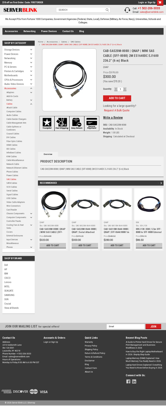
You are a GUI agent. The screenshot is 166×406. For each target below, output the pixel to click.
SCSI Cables (11, 187)
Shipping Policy (91, 349)
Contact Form (91, 368)
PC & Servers (10, 66)
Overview (48, 154)
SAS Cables (11, 179)
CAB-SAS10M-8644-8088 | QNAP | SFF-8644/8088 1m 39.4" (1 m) (116, 232)
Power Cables (12, 175)
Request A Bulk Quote (117, 110)
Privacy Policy (91, 346)
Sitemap (31, 403)
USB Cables (11, 198)
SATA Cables (11, 183)
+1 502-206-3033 (149, 8)
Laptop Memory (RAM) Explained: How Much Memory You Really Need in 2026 (143, 359)
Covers (9, 232)
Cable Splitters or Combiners (13, 128)
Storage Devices (12, 49)
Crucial (7, 303)
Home (40, 42)
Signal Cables (12, 194)
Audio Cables (12, 115)
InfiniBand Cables (13, 152)
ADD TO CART (52, 245)
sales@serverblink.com (152, 12)
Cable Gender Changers (16, 119)
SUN (6, 299)
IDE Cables (10, 149)
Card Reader (11, 210)
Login (141, 2)
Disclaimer (90, 361)
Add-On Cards (12, 96)
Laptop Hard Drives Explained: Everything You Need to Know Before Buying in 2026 (144, 366)
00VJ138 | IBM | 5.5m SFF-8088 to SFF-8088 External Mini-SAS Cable (149, 232)
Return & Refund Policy (95, 353)
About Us (89, 372)
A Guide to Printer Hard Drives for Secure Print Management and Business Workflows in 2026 (144, 345)
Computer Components (16, 217)
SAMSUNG (9, 295)
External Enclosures (14, 235)
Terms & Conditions (93, 357)
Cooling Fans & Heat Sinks (15, 226)
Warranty (89, 342)
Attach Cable (11, 107)
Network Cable (12, 164)
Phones (9, 247)
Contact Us (68, 31)
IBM (6, 273)
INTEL (7, 286)
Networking (30, 31)
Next (161, 183)
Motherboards (11, 75)
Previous (159, 183)
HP (5, 269)
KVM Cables (11, 156)
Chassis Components (15, 213)
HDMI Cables (11, 145)
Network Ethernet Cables (16, 168)
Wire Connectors (13, 206)
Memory (8, 62)
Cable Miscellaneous (15, 160)
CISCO (7, 277)
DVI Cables (11, 137)
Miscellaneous (12, 243)
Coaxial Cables (12, 133)
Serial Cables (12, 190)
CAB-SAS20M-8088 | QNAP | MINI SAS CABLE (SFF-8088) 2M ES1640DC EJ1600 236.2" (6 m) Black (82, 45)
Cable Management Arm (16, 123)
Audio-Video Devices (14, 84)
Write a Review (113, 117)
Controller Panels (13, 221)
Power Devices (49, 31)
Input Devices (12, 239)
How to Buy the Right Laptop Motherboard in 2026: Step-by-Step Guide (144, 353)
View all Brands (11, 307)
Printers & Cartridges (14, 71)
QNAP (42, 222)
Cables (9, 104)
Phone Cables (12, 171)
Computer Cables (13, 111)
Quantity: (107, 89)
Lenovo (7, 282)
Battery (9, 100)
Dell (6, 265)
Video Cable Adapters (15, 202)
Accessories (11, 31)
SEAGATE (8, 290)
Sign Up (151, 2)
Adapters (10, 92)
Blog (81, 31)
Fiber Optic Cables (14, 141)
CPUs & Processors (13, 79)
